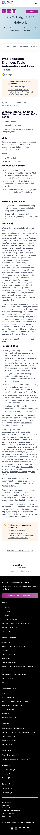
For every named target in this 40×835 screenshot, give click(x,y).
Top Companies (7, 744)
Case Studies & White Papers (12, 728)
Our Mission (6, 607)
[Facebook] (9, 11)
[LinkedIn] (14, 11)
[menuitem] (21, 121)
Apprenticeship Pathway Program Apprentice (17, 666)
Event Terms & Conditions (11, 811)
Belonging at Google (18, 472)
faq (32, 11)
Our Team (5, 615)
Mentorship (6, 642)
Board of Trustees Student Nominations (16, 623)
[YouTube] (20, 828)
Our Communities (8, 709)
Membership (6, 658)
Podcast (4, 778)
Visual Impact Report (9, 740)
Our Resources (7, 770)
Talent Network (7, 654)
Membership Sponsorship (11, 705)
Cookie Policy (6, 808)
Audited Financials (8, 627)
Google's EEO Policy (24, 467)
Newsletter (5, 793)
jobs (14, 47)
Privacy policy (14, 571)
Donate (4, 693)
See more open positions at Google (20, 551)
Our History (6, 611)
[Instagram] (4, 11)
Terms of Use (6, 805)
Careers (4, 631)
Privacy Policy (6, 802)
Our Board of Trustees (10, 619)
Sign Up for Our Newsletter (19, 595)
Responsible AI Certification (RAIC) (14, 674)
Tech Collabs (6, 678)
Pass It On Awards (8, 755)
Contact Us (6, 788)
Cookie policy (25, 571)
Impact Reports (7, 736)
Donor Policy (6, 816)
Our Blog (5, 774)
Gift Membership (7, 717)
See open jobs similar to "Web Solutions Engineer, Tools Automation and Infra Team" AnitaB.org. (21, 92)
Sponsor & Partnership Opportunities (15, 701)
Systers (4, 713)
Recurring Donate (8, 697)
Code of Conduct (8, 813)
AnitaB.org (30, 822)
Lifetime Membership (9, 662)
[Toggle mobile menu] (36, 3)
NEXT (4, 670)
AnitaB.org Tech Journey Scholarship (15, 759)
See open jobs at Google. (17, 87)
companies (23, 47)
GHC (3, 682)
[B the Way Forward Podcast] (28, 828)
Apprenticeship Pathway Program (13, 646)
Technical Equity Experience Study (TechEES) (17, 732)
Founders (5, 650)
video (4, 341)
